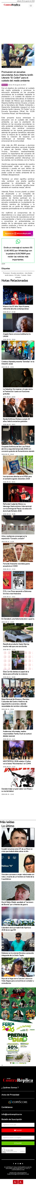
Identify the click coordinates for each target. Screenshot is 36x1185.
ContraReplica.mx (18, 1170)
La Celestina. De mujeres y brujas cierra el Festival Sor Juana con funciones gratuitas (17, 391)
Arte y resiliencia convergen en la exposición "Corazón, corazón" (14, 537)
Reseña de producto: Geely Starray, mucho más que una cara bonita (16, 645)
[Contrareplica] (12, 5)
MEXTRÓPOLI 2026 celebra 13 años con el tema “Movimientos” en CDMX (17, 762)
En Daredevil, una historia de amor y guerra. (18, 619)
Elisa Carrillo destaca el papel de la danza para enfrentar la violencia (16, 673)
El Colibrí (17, 275)
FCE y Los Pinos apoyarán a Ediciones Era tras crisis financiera (17, 592)
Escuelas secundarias (17, 273)
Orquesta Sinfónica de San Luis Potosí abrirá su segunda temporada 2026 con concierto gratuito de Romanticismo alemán (18, 448)
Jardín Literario (9, 275)
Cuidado (23, 275)
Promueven (6, 273)
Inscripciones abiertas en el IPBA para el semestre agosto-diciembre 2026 (17, 477)
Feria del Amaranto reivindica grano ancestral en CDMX (16, 565)
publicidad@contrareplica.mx (18, 1174)
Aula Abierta (28, 273)
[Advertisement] (18, 26)
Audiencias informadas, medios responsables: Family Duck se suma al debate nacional (17, 733)
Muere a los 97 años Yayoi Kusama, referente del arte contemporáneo (16, 307)
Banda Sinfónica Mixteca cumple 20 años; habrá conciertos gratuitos (16, 420)
